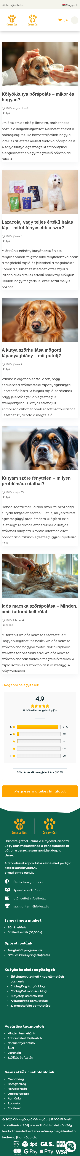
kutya (6, 113)
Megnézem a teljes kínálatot (40, 791)
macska (8, 625)
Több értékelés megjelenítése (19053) (40, 772)
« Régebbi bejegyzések (20, 685)
